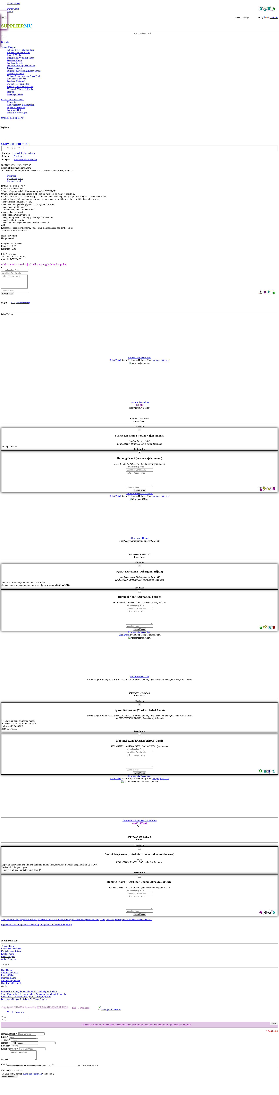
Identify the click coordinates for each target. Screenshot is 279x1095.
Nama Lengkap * (9, 1034)
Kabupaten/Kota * (9, 1048)
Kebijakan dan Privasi (11, 951)
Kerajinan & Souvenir (17, 78)
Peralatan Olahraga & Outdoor (21, 65)
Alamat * (5, 1059)
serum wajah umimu (139, 402)
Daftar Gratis (13, 9)
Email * (4, 1037)
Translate (274, 17)
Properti (10, 91)
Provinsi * (5, 1045)
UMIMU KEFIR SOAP (12, 118)
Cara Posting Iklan (9, 972)
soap (28, 303)
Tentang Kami (7, 946)
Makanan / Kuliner (15, 73)
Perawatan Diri (14, 110)
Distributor (19, 156)
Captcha (5, 1070)
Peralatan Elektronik (16, 81)
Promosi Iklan (7, 975)
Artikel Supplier (8, 959)
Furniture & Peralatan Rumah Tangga (24, 71)
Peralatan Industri (15, 63)
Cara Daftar (6, 970)
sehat (13, 303)
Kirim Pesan (7, 294)
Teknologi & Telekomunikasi (20, 50)
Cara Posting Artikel (10, 980)
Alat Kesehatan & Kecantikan (20, 105)
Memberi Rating (8, 978)
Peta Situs (84, 1007)
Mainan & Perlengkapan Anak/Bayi (23, 76)
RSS (74, 1007)
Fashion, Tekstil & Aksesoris (20, 86)
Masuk (10, 11)
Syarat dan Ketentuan (11, 948)
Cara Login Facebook (11, 983)
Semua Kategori (8, 47)
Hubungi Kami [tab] (14, 181)
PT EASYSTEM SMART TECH (52, 1007)
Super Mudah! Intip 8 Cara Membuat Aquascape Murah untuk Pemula (33, 994)
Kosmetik (11, 102)
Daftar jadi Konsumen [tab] (111, 1009)
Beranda (5, 42)
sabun (23, 303)
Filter (4, 37)
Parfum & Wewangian (17, 112)
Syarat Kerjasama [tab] (15, 178)
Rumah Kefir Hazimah (24, 153)
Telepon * (5, 1040)
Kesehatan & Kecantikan (18, 52)
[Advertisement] (88, 336)
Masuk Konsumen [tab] (15, 1012)
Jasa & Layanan (14, 68)
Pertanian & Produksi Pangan (20, 58)
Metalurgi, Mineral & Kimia (20, 89)
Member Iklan (13, 3)
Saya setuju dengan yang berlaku (29, 1073)
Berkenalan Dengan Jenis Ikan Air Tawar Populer (24, 999)
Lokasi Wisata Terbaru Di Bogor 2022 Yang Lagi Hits (26, 996)
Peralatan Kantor (14, 60)
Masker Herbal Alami (139, 676)
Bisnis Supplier (8, 956)
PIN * (25, 1064)
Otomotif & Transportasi (18, 84)
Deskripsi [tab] (11, 176)
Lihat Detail (115, 360)
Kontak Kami (7, 954)
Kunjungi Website (161, 360)
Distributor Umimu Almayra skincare (139, 820)
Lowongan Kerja (15, 94)
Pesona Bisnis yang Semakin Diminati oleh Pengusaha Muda (29, 991)
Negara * (5, 1043)
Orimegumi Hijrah (139, 538)
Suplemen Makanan (16, 107)
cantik (18, 303)
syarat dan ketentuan (32, 1073)
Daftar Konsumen (9, 1077)
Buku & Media (14, 55)
